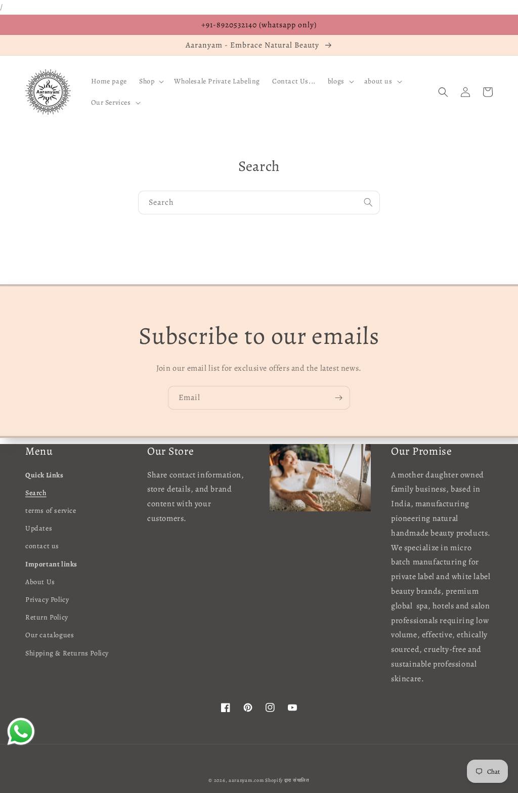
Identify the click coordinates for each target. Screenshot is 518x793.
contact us (42, 546)
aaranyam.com (246, 780)
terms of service (50, 510)
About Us (40, 582)
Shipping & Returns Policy (67, 653)
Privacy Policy (47, 599)
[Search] (368, 202)
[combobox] (259, 202)
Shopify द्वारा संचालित (287, 780)
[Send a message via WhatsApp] (21, 731)
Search (36, 493)
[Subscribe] (338, 398)
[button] (150, 81)
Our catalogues (49, 635)
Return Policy (46, 617)
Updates (38, 528)
